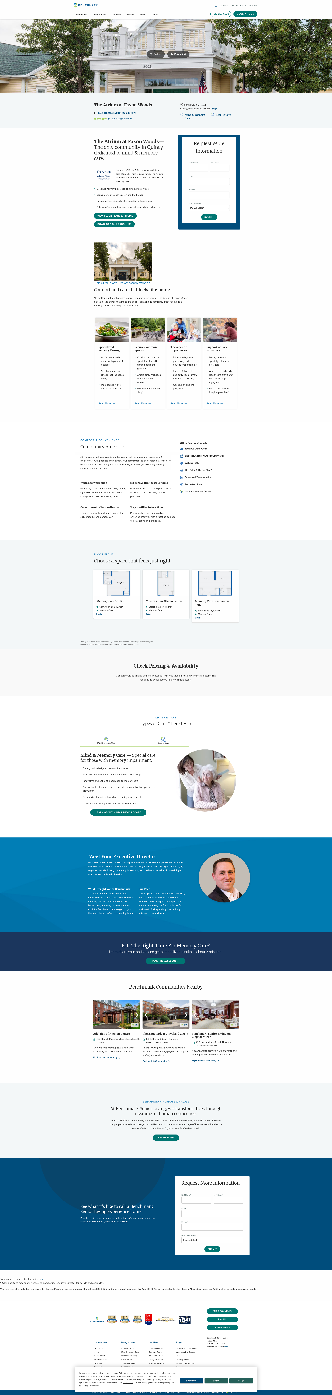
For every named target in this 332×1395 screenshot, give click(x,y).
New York (98, 1363)
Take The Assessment (166, 961)
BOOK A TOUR (245, 14)
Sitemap (215, 1392)
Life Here (116, 15)
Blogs (142, 15)
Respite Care (223, 114)
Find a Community (222, 1311)
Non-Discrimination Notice (197, 1392)
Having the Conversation (186, 1348)
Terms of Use (155, 1392)
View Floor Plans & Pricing (115, 216)
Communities (80, 15)
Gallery (157, 54)
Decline (216, 1381)
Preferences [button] (94, 1386)
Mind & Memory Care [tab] (106, 743)
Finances (180, 1356)
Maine (96, 1352)
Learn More (166, 1137)
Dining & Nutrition (156, 1360)
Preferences (191, 1381)
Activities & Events (156, 1363)
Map (214, 109)
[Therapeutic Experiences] (184, 363)
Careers (224, 6)
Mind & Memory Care (195, 116)
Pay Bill (222, 1319)
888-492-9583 (222, 1328)
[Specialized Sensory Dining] (112, 363)
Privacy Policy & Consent (135, 1392)
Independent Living (129, 1356)
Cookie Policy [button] (128, 1383)
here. (41, 1279)
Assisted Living (127, 1348)
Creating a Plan (182, 1360)
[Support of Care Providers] (220, 363)
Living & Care (99, 15)
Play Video (180, 54)
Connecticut (99, 1348)
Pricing (130, 15)
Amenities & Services (158, 1356)
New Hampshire (100, 1360)
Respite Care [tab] (163, 743)
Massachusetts (100, 1356)
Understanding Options (185, 1352)
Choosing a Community (185, 1363)
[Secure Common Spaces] (148, 363)
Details (99, 614)
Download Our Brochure (114, 224)
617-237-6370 (221, 14)
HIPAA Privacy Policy (173, 1392)
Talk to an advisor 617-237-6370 (117, 113)
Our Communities (156, 1348)
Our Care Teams (155, 1352)
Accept (241, 1381)
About (154, 15)
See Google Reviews (122, 119)
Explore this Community (105, 1057)
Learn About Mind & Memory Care (118, 812)
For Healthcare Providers (244, 6)
